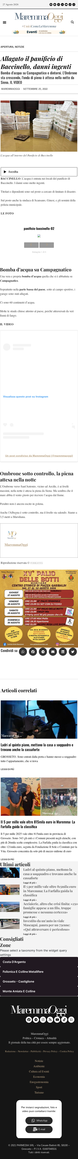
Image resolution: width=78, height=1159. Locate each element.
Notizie (19, 47)
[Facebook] (51, 4)
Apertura (7, 47)
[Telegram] (54, 4)
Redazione (10, 1051)
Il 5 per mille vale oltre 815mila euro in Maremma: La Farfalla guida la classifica (38, 824)
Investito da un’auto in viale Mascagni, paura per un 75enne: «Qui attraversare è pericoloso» (46, 925)
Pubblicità (36, 1051)
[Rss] (62, 4)
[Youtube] (66, 4)
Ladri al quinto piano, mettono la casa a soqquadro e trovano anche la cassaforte (37, 747)
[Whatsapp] (73, 4)
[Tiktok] (70, 4)
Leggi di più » (30, 882)
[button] (4, 22)
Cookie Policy (67, 1051)
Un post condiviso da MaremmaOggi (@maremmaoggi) (39, 455)
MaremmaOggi (16, 544)
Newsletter (23, 1051)
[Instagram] (58, 4)
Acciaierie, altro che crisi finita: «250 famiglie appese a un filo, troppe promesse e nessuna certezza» (50, 908)
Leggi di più (7, 769)
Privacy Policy (50, 1051)
